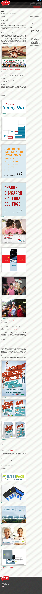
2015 (32, 20)
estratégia (9, 320)
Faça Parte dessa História (33, 580)
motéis (11, 320)
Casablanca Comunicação (35, 31)
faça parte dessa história (32, 3)
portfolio (15, 6)
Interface (12, 450)
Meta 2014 (32, 38)
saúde (36, 41)
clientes (9, 6)
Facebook (37, 0)
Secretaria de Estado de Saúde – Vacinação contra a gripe (12, 327)
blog (22, 6)
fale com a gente (38, 3)
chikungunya (5, 69)
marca (10, 567)
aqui (12, 43)
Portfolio (23, 579)
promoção (15, 320)
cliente (37, 32)
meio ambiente (37, 37)
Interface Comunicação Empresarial (9, 449)
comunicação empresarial (37, 33)
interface (8, 567)
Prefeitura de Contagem (11, 69)
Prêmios (23, 580)
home (2, 6)
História (15, 579)
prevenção (32, 40)
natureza (32, 39)
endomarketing (5, 567)
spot (38, 42)
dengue (8, 69)
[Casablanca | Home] (5, 3)
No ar (32, 13)
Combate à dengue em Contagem (8, 13)
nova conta (34, 39)
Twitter (38, 0)
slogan (12, 567)
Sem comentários (5, 322)
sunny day (32, 43)
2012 (32, 24)
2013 (32, 23)
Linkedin (40, 0)
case (3, 69)
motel (13, 320)
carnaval (32, 30)
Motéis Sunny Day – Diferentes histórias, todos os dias (13, 75)
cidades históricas (34, 32)
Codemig (33, 33)
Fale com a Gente (32, 579)
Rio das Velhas (33, 41)
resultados (16, 69)
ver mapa (3, 586)
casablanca (36, 30)
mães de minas (37, 38)
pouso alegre (38, 39)
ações (3, 320)
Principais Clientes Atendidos (16, 580)
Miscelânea (33, 12)
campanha (5, 320)
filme (37, 34)
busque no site (39, 6)
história (5, 6)
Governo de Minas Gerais (14, 329)
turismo (39, 43)
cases (12, 6)
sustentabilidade (35, 43)
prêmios (19, 6)
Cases (10, 329)
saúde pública (18, 69)
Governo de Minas (35, 36)
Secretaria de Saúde (34, 42)
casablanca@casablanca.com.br (5, 584)
